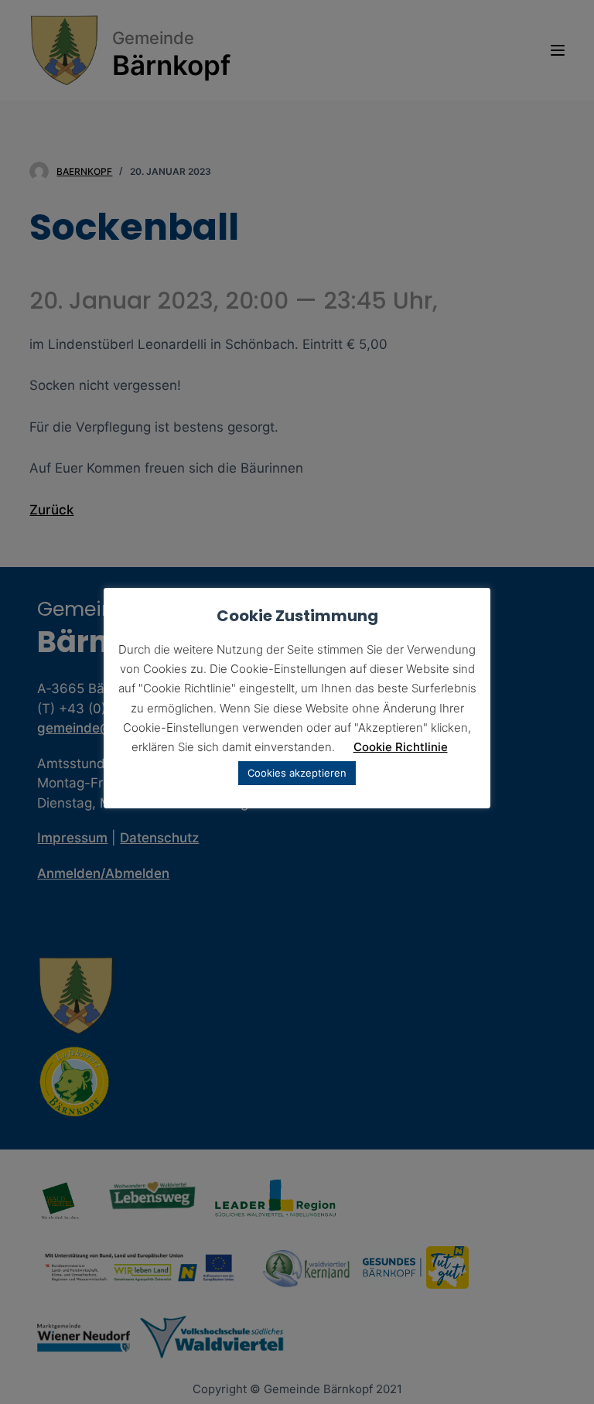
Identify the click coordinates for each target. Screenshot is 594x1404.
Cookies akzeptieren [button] (297, 773)
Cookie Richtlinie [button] (400, 747)
